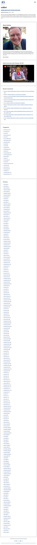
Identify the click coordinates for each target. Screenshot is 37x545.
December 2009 (7, 427)
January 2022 (6, 211)
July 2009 (5, 436)
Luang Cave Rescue (7, 154)
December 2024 (7, 203)
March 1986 (6, 532)
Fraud (5, 145)
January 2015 (6, 319)
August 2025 (6, 196)
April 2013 (5, 356)
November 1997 (7, 525)
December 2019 (7, 230)
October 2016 (6, 282)
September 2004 (7, 505)
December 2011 (7, 384)
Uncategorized (6, 172)
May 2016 (5, 290)
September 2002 (7, 518)
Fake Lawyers (6, 140)
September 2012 (7, 369)
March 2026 (6, 187)
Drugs (5, 136)
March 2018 (6, 255)
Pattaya (5, 158)
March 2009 (6, 443)
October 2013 (6, 345)
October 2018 (6, 244)
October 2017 (6, 262)
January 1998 (6, 523)
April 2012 (5, 377)
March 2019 (6, 237)
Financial (5, 143)
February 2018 (6, 257)
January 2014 (6, 340)
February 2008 (6, 464)
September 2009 (7, 432)
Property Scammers (7, 163)
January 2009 (6, 447)
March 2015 (6, 315)
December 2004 (7, 502)
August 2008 (6, 455)
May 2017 (5, 271)
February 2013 (6, 360)
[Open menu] (35, 2)
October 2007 (6, 471)
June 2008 (5, 459)
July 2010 (5, 415)
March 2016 (6, 294)
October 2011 (6, 388)
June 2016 (5, 289)
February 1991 (6, 528)
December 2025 (7, 193)
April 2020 (5, 227)
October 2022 (6, 209)
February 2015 (6, 317)
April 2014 (5, 335)
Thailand (5, 170)
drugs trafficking (7, 138)
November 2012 (7, 365)
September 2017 (7, 264)
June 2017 (5, 269)
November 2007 (7, 470)
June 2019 (5, 234)
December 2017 (7, 260)
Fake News (6, 142)
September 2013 (7, 347)
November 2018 (7, 243)
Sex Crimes (6, 167)
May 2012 (5, 376)
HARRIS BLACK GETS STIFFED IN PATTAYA (10, 10)
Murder (5, 156)
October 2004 (6, 503)
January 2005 (6, 500)
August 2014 (6, 328)
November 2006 (7, 487)
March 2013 (6, 358)
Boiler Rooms (6, 129)
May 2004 (5, 509)
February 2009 (6, 445)
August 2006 (6, 491)
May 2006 (5, 495)
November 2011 (7, 386)
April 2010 (5, 420)
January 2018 (6, 258)
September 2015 (7, 305)
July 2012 (5, 372)
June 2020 (5, 223)
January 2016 (6, 298)
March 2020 (6, 228)
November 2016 (7, 280)
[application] (18, 73)
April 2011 (5, 399)
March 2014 (6, 337)
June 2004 (5, 507)
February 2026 (6, 189)
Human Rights (6, 152)
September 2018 (7, 246)
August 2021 (6, 214)
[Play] (4, 81)
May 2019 (5, 235)
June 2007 (5, 479)
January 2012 (6, 383)
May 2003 (5, 514)
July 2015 (5, 308)
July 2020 (5, 221)
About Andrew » (6, 57)
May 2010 (5, 418)
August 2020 (6, 219)
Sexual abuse (6, 168)
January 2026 (6, 191)
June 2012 (5, 374)
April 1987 (5, 530)
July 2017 (5, 267)
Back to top (18, 543)
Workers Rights (6, 174)
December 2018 (7, 241)
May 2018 (5, 251)
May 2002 (5, 519)
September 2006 (7, 489)
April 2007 (5, 480)
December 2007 (7, 468)
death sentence (6, 135)
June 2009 (5, 438)
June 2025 (5, 200)
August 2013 (6, 349)
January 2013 (6, 361)
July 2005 (5, 496)
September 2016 (7, 283)
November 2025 (7, 195)
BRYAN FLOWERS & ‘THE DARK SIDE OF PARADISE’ (17, 94)
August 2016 (6, 285)
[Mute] (31, 81)
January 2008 (6, 466)
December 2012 (7, 363)
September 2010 (7, 411)
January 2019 (6, 239)
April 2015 (5, 313)
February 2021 (6, 218)
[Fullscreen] (32, 81)
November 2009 (7, 429)
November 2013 (7, 344)
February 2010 (6, 424)
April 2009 (5, 441)
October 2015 (6, 303)
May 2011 (5, 397)
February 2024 (6, 205)
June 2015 (5, 310)
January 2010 (6, 425)
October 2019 (6, 232)
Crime (5, 133)
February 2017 (6, 274)
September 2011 (7, 390)
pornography (6, 159)
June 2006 (5, 493)
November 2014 (7, 322)
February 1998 (6, 521)
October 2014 (6, 324)
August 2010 (6, 413)
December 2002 (7, 516)
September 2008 (7, 454)
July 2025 (5, 198)
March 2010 (6, 422)
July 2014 (5, 329)
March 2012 (6, 379)
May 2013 (5, 354)
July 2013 (5, 351)
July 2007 (5, 477)
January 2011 (6, 404)
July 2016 (5, 287)
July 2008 (5, 457)
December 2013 (7, 342)
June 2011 (5, 395)
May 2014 (5, 333)
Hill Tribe (5, 151)
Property (5, 161)
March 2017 (6, 273)
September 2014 (7, 326)
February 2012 (6, 381)
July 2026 (5, 184)
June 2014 (5, 331)
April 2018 (5, 253)
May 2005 (5, 498)
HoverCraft (25, 538)
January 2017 (6, 276)
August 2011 (6, 392)
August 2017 (6, 266)
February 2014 (6, 338)
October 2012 (6, 367)
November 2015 (7, 301)
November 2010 (7, 408)
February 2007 (6, 484)
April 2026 (5, 186)
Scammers (6, 165)
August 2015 (6, 306)
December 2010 (7, 406)
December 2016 (7, 278)
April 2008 (5, 461)
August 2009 (6, 434)
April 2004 (5, 511)
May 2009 (5, 440)
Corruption (6, 131)
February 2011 (6, 402)
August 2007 (6, 475)
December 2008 (7, 448)
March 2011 (6, 400)
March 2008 (6, 463)
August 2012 (6, 370)
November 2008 (7, 450)
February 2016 (6, 296)
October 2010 (6, 409)
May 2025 (5, 202)
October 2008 (6, 452)
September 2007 (7, 473)
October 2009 (6, 431)
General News (6, 149)
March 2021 (6, 216)
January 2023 (6, 207)
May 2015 (5, 312)
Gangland (5, 147)
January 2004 (6, 512)
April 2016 (5, 292)
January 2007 (6, 486)
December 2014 (7, 321)
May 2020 (5, 225)
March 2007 (6, 482)
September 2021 (7, 212)
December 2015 (7, 299)
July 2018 (5, 250)
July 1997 (5, 526)
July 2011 (5, 393)
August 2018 (6, 248)
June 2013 (5, 353)
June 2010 (5, 416)
